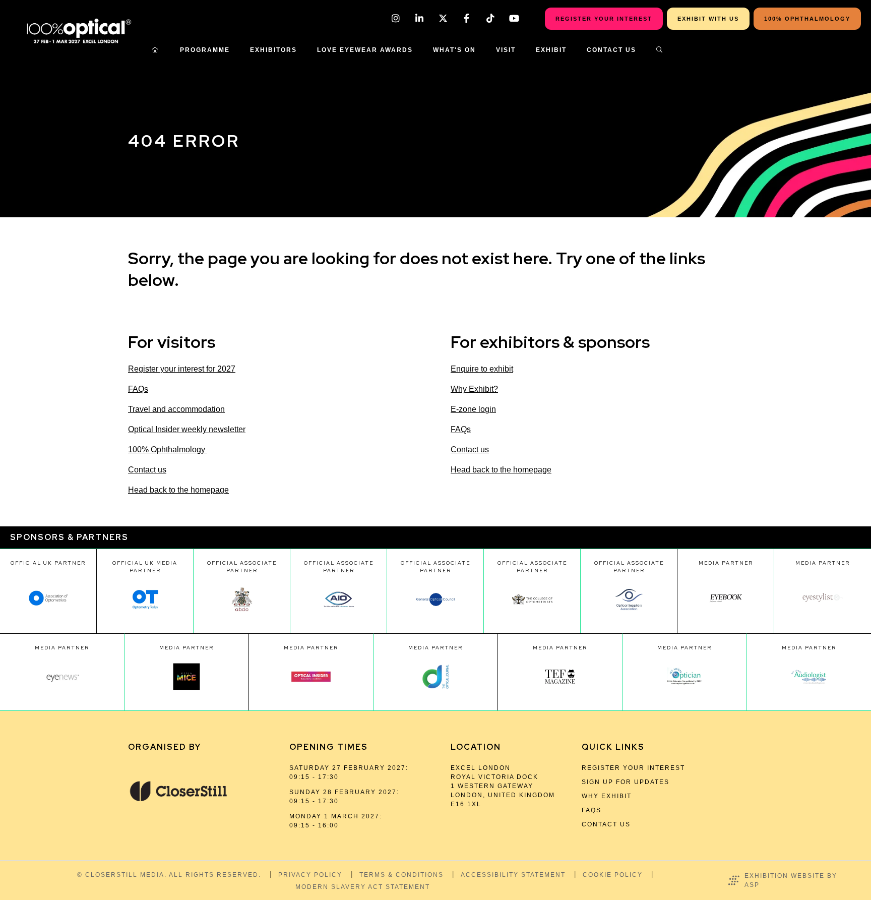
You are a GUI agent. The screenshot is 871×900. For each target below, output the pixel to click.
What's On (454, 49)
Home (156, 50)
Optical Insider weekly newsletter (186, 429)
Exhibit (551, 49)
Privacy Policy (310, 874)
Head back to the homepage (178, 490)
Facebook (466, 18)
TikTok (490, 18)
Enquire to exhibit (482, 369)
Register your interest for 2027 (181, 369)
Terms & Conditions (401, 874)
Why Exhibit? (474, 389)
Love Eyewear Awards (365, 49)
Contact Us (611, 49)
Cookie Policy (613, 874)
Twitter (443, 18)
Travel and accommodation (176, 409)
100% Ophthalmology (167, 449)
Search (659, 50)
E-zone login (473, 409)
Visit (506, 49)
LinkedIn (419, 18)
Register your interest (633, 767)
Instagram (395, 18)
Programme (205, 49)
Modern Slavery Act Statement (362, 886)
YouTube (514, 18)
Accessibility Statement (513, 874)
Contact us (147, 469)
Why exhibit (607, 796)
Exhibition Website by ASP (790, 880)
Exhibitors (273, 49)
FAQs (138, 389)
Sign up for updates (625, 782)
